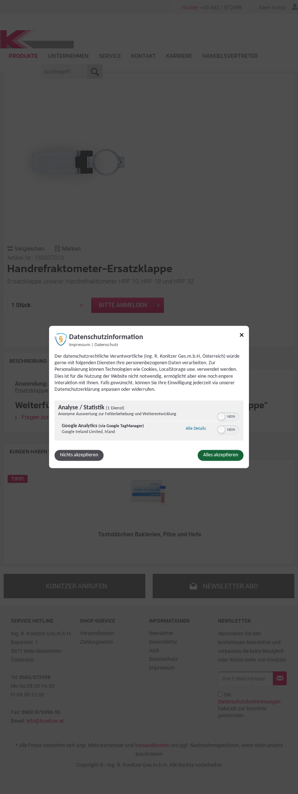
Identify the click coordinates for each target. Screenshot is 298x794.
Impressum (79, 345)
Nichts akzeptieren (79, 455)
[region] (149, 421)
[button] (221, 417)
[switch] (228, 416)
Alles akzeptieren (220, 455)
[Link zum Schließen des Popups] (241, 336)
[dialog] (149, 397)
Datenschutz (106, 345)
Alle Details (196, 428)
